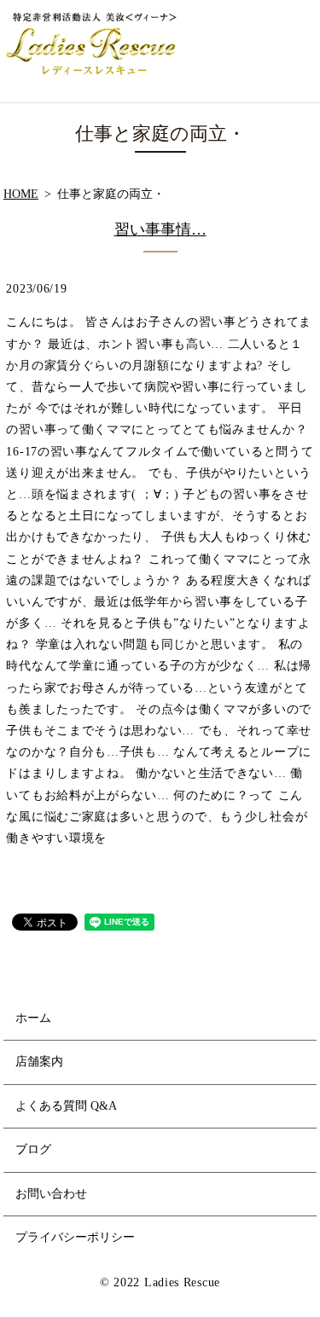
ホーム (33, 1018)
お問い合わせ (51, 1193)
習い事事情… (160, 229)
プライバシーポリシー (75, 1237)
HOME (20, 194)
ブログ (33, 1149)
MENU (295, 51)
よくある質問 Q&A (66, 1105)
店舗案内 (39, 1061)
